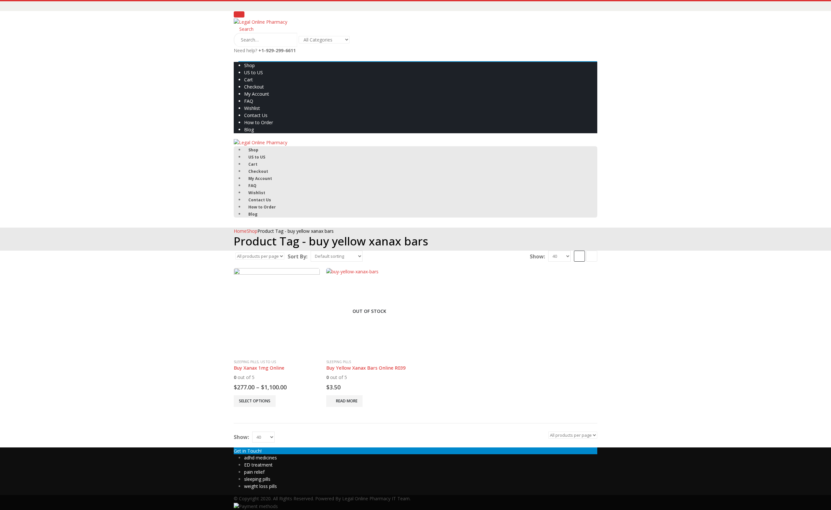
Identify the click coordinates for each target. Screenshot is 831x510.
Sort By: (297, 256)
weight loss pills (260, 486)
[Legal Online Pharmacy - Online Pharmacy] (260, 21)
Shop (249, 65)
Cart (248, 80)
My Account (256, 94)
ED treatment (258, 465)
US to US (253, 72)
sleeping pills (257, 479)
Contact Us (255, 115)
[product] (277, 311)
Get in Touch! (248, 451)
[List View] (591, 256)
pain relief (254, 472)
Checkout (254, 87)
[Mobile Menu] (239, 14)
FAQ (248, 101)
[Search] (359, 40)
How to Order (258, 122)
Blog (249, 129)
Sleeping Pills (246, 362)
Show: (537, 256)
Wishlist (252, 108)
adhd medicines (260, 458)
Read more (346, 401)
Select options (254, 401)
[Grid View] (579, 256)
